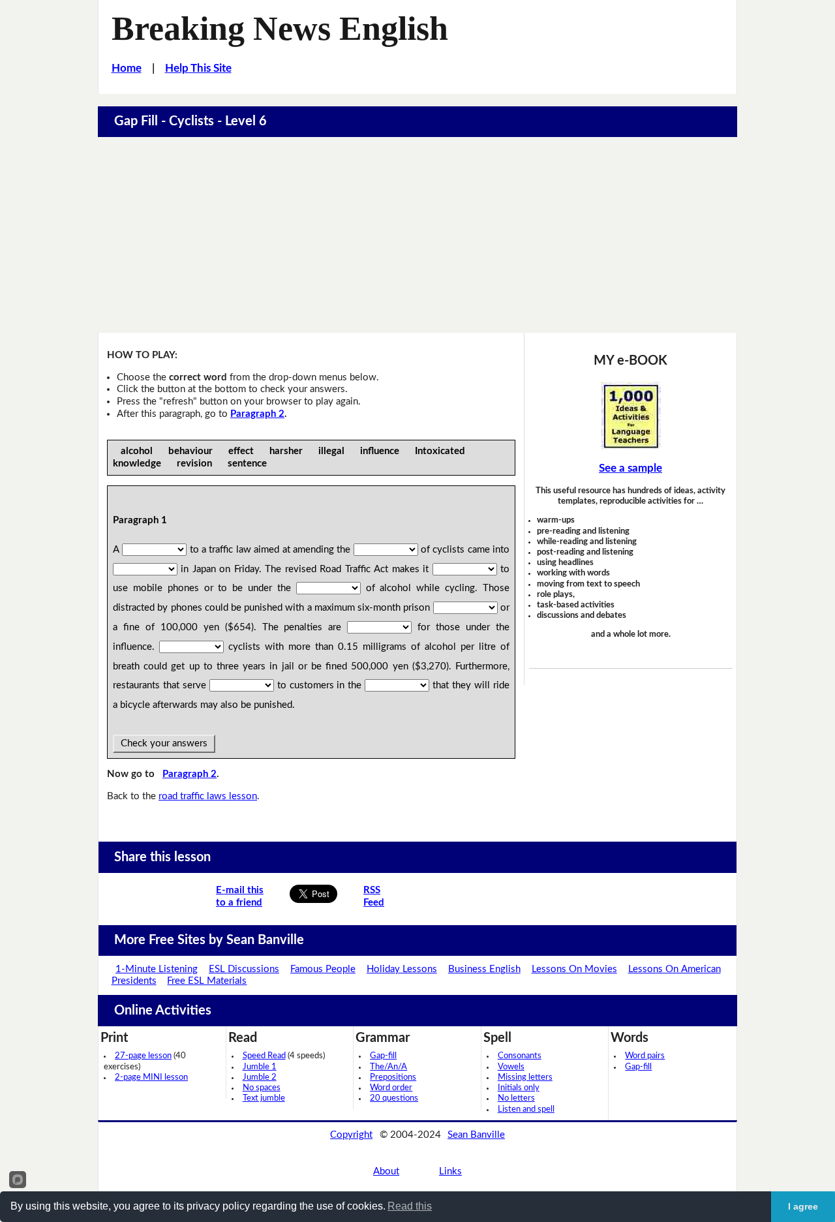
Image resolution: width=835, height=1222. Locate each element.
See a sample (630, 468)
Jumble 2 (260, 1077)
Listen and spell (526, 1109)
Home (127, 68)
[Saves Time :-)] (631, 416)
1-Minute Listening (156, 969)
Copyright (351, 1135)
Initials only (518, 1088)
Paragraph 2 (257, 414)
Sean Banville (476, 1135)
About (386, 1171)
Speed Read (264, 1056)
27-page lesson (143, 1056)
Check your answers (164, 743)
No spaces (262, 1088)
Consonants (519, 1056)
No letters (516, 1098)
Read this (409, 1206)
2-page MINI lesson (151, 1077)
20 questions (394, 1098)
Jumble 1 (260, 1067)
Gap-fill (383, 1056)
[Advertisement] (417, 235)
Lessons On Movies (574, 969)
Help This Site (198, 68)
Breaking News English (280, 28)
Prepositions (393, 1077)
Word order (391, 1088)
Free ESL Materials (207, 981)
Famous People (323, 969)
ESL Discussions (244, 969)
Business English (484, 969)
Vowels (511, 1067)
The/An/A (388, 1067)
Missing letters (525, 1077)
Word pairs (645, 1056)
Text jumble (264, 1098)
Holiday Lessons (402, 969)
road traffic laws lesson (208, 796)
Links (450, 1171)
